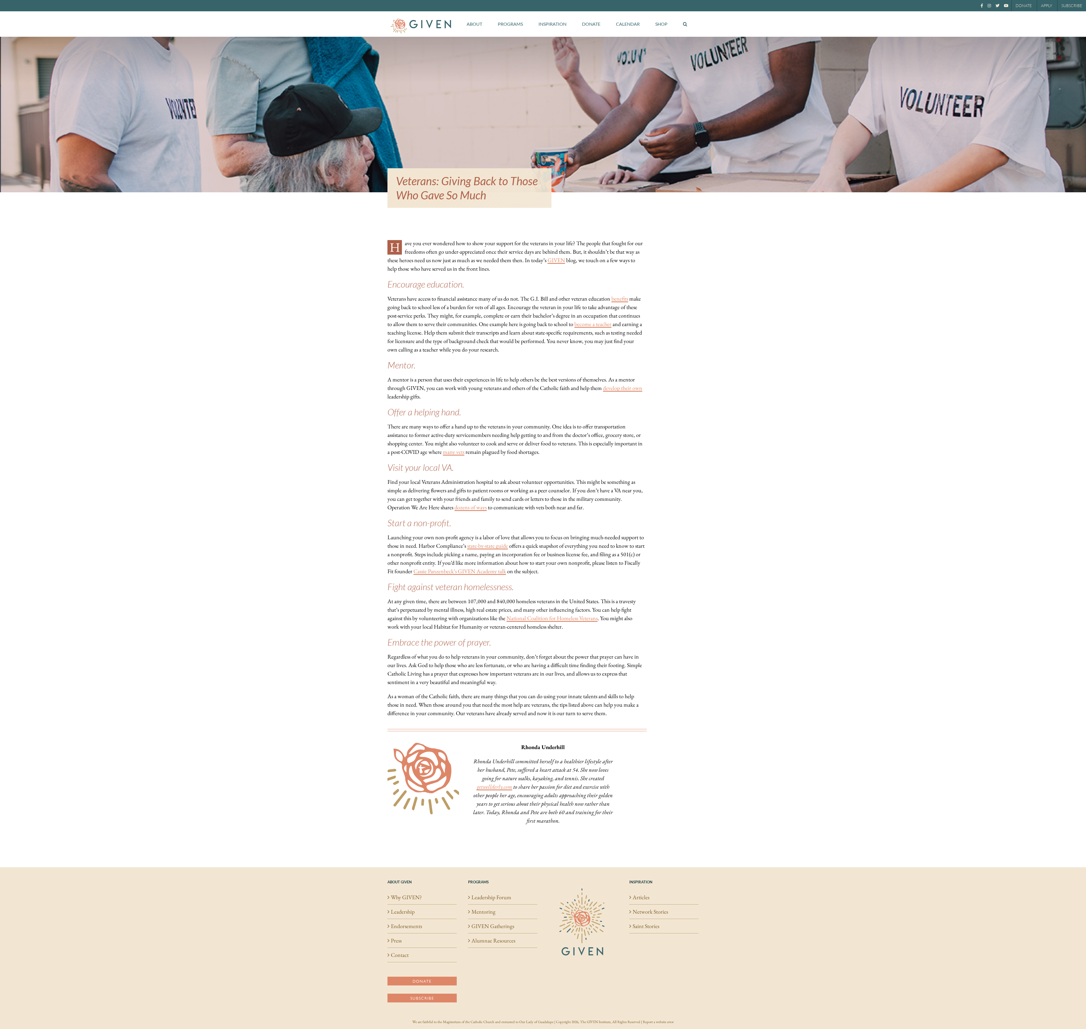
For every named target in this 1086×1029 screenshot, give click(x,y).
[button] (685, 24)
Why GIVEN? (406, 897)
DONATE (1024, 5)
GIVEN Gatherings (492, 926)
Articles (641, 897)
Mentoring (483, 911)
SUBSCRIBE (1071, 5)
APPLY (1046, 5)
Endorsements (406, 926)
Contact (400, 955)
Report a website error (658, 1021)
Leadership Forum (491, 897)
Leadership (403, 911)
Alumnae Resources (493, 940)
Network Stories (650, 911)
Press (396, 940)
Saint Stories (646, 926)
